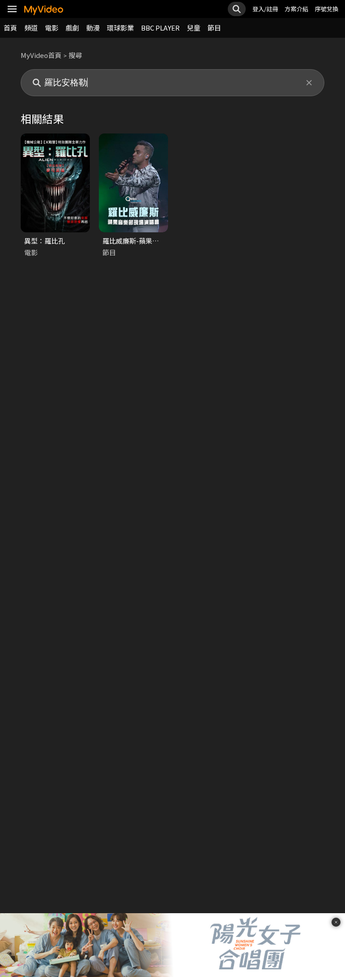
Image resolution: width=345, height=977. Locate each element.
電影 (51, 27)
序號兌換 (326, 8)
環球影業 (120, 27)
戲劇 (72, 27)
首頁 (10, 27)
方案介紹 (296, 8)
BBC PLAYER (160, 27)
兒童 (193, 27)
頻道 (31, 27)
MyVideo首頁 (41, 55)
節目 (214, 27)
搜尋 (75, 55)
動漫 (93, 27)
